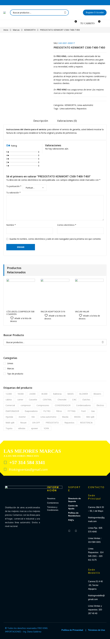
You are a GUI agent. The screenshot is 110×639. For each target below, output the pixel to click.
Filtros (59, 411)
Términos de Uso (96, 630)
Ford (83, 411)
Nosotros (51, 498)
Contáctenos (53, 503)
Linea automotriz (85, 105)
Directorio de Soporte (74, 499)
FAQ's (71, 520)
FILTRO (46, 411)
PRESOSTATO (52, 422)
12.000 (9, 393)
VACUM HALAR (82, 311)
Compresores (43, 405)
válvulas (21, 428)
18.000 (20, 393)
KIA (33, 416)
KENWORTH (30, 29)
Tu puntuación (13, 186)
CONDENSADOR (62, 405)
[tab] (40, 121)
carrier (20, 399)
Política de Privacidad (72, 630)
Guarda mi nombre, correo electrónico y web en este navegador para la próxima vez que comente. (55, 239)
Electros (100, 405)
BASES (70, 393)
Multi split (10, 422)
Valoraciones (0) (67, 120)
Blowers (97, 393)
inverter (22, 416)
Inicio (5, 29)
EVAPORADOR (12, 411)
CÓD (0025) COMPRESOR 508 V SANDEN (20, 312)
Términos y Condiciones (52, 508)
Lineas (10, 363)
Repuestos (82, 108)
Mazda (65, 416)
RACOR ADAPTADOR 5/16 (53, 311)
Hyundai (9, 416)
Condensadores (83, 405)
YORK (46, 428)
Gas (93, 411)
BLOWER (83, 393)
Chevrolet (62, 399)
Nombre (11, 225)
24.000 (32, 393)
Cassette (33, 399)
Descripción (40, 120)
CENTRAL (47, 399)
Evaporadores (31, 411)
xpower (34, 428)
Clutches (86, 399)
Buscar (65, 12)
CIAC (74, 399)
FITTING (71, 411)
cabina (9, 399)
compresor (26, 405)
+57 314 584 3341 (26, 462)
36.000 (44, 393)
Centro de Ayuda (73, 507)
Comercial (10, 405)
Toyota (9, 428)
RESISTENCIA (86, 422)
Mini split (90, 416)
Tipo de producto (15, 373)
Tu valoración (13, 192)
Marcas (16, 29)
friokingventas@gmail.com (27, 469)
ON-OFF (36, 422)
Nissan (23, 422)
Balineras (57, 393)
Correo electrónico (66, 225)
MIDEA (77, 416)
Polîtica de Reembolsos (74, 514)
